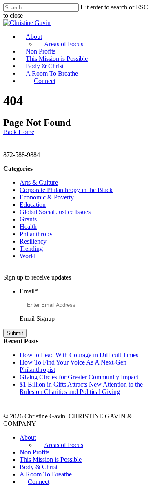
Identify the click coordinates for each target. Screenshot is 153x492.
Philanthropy (36, 233)
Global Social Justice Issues (55, 211)
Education (33, 204)
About (34, 36)
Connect (44, 80)
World (27, 256)
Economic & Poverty (47, 197)
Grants (28, 219)
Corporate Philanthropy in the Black (66, 189)
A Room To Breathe (52, 73)
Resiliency (33, 241)
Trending (31, 248)
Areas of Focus (63, 43)
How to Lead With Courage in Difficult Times (79, 354)
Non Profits (40, 51)
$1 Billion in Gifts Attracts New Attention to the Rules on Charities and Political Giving (81, 388)
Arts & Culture (39, 182)
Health (28, 226)
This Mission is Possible (57, 58)
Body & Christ (45, 66)
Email (29, 291)
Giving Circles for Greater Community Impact (79, 376)
